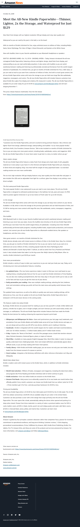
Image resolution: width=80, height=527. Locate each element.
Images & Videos (55, 6)
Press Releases (45, 6)
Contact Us (75, 6)
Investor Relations (66, 6)
